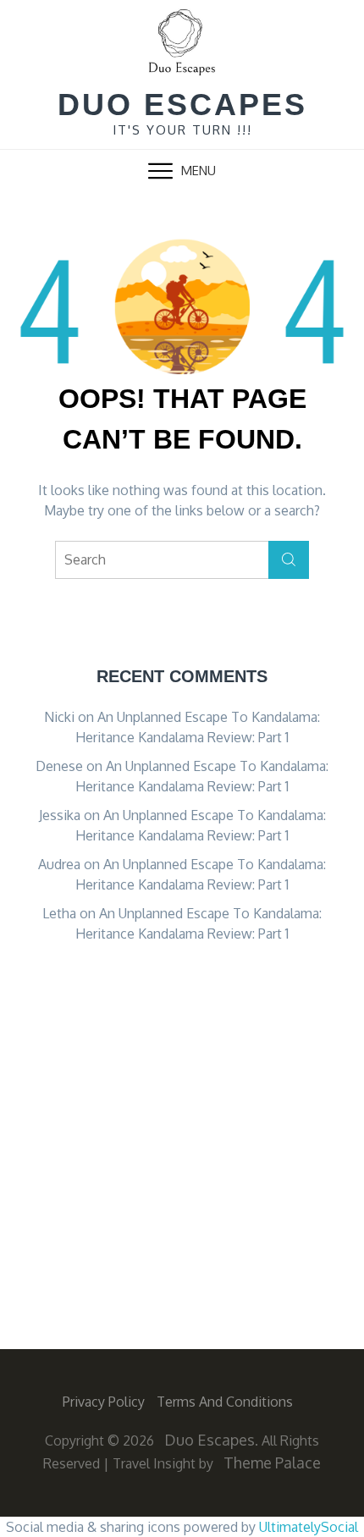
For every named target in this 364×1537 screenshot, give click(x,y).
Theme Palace (272, 1462)
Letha (59, 913)
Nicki (59, 716)
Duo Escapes (182, 104)
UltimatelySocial (308, 1526)
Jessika (59, 815)
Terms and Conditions (225, 1401)
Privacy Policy (104, 1401)
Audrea (59, 864)
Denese (59, 765)
